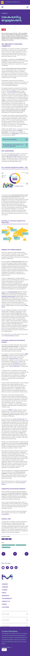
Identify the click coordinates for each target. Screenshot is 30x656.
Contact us (6, 601)
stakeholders (15, 133)
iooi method (13, 91)
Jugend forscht (13, 358)
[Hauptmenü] (1, 7)
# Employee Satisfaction (8, 545)
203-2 (10, 539)
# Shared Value (6, 547)
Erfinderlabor (16, 363)
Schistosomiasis (12, 291)
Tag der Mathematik (14, 366)
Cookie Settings (6, 647)
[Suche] (27, 7)
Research (5, 595)
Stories (4, 590)
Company (5, 584)
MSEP (3, 293)
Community (5, 13)
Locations (5, 607)
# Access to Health (21, 545)
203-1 (6, 539)
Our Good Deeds (13, 155)
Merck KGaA (2, 2)
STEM (26, 354)
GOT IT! (4, 649)
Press (4, 592)
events (4, 604)
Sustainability (7, 598)
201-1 (3, 539)
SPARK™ (10, 410)
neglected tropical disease (8, 296)
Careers (5, 587)
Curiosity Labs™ (21, 419)
